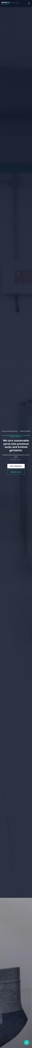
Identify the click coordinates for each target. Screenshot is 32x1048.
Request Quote (16, 472)
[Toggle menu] (29, 3)
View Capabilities (16, 466)
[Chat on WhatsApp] (26, 1042)
